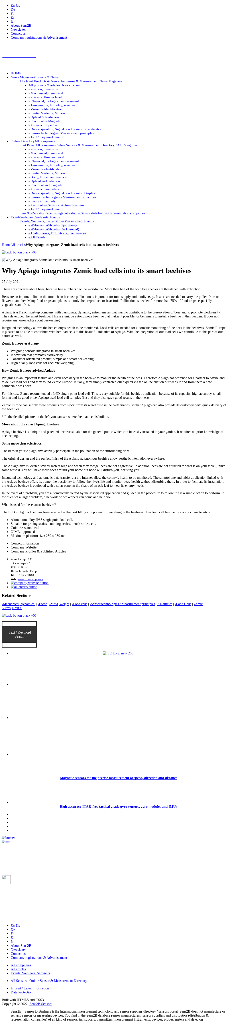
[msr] (6, 842)
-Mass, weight (59, 604)
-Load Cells (183, 604)
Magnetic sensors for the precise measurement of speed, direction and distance (118, 778)
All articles (18, 245)
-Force (42, 604)
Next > (17, 608)
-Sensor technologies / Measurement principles (122, 604)
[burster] (8, 838)
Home (6, 245)
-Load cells (79, 604)
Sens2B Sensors (40, 1004)
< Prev (6, 608)
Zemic (198, 604)
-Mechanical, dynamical (18, 604)
